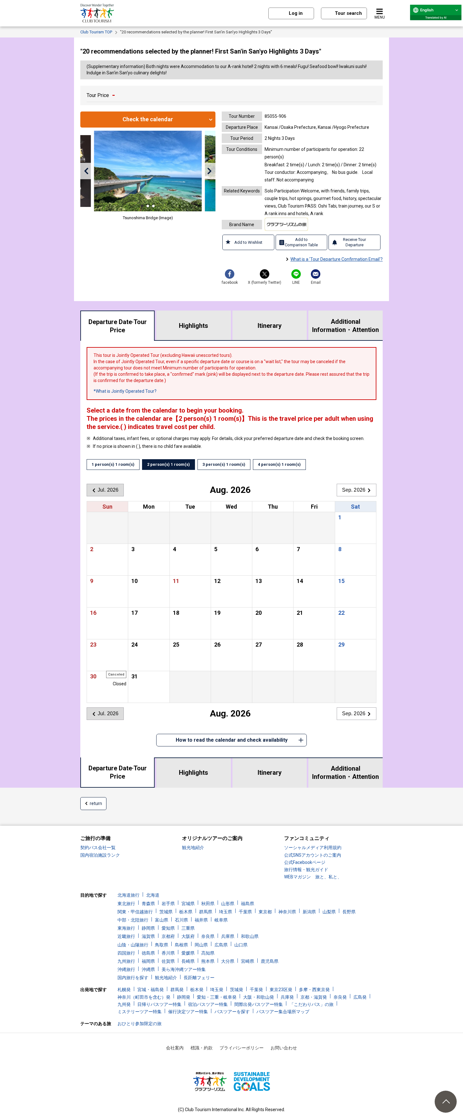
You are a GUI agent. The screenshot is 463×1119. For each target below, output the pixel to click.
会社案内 (175, 1047)
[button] (86, 171)
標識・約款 (202, 1047)
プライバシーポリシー (242, 1047)
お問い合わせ (284, 1047)
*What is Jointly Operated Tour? (125, 391)
